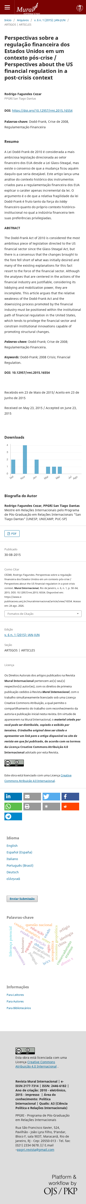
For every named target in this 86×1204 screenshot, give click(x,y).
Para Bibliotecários (19, 1008)
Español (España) (19, 852)
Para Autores (15, 1001)
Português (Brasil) (20, 865)
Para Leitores (15, 995)
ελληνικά (13, 879)
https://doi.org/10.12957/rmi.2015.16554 (42, 110)
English (12, 846)
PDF (14, 534)
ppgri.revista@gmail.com (35, 1149)
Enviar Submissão (22, 899)
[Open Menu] (7, 7)
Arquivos (23, 20)
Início (7, 20)
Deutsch (13, 872)
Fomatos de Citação (20, 614)
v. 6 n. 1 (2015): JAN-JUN (49, 20)
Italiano (12, 859)
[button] (13, 796)
